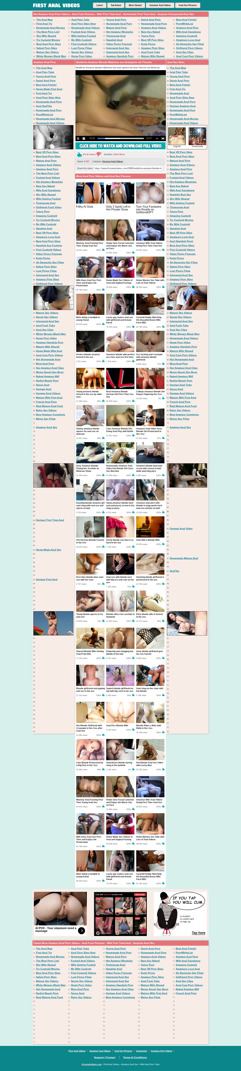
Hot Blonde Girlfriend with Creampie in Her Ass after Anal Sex (89, 728)
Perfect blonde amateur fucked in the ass (88, 355)
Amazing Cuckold (186, 35)
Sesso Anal (42, 384)
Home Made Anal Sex (48, 549)
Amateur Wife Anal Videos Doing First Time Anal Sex (149, 244)
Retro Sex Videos (46, 410)
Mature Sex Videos (47, 52)
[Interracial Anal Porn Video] (53, 486)
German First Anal (47, 579)
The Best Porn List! (48, 31)
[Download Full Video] (120, 148)
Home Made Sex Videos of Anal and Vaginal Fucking (119, 281)
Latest (100, 5)
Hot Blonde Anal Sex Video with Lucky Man (149, 764)
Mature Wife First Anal (49, 397)
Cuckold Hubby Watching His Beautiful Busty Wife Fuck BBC (148, 320)
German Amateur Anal (183, 106)
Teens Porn (148, 35)
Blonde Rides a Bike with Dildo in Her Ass (148, 726)
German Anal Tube (181, 384)
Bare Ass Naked (150, 31)
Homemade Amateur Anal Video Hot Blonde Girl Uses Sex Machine (119, 468)
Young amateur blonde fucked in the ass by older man (89, 394)
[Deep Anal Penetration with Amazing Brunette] (187, 634)
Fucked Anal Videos (83, 31)
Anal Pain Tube (80, 19)
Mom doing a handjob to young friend (88, 318)
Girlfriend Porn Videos (189, 48)
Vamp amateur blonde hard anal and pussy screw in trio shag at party (120, 505)
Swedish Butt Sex (180, 194)
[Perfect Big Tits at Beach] (53, 634)
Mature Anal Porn (116, 27)
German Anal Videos (48, 393)
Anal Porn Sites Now (83, 23)
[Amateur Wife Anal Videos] (187, 309)
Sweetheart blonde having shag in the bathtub (119, 764)
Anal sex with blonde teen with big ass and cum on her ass (120, 580)
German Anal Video (181, 528)
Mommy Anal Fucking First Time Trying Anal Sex (89, 244)
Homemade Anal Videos (85, 27)
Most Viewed (135, 5)
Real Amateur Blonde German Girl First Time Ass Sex (120, 394)
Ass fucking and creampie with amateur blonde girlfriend (149, 357)
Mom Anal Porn (45, 363)
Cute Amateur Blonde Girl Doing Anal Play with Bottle (119, 430)
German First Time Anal (50, 520)
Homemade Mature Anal (184, 558)
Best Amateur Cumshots (50, 414)
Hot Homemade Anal (48, 359)
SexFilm (174, 571)
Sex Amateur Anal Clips (50, 367)
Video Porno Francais (119, 44)
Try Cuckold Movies (48, 40)
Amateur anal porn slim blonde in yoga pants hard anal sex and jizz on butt (149, 505)
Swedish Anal (114, 40)
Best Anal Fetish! (186, 19)
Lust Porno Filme (81, 48)
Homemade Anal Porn (119, 23)
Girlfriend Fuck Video (49, 207)
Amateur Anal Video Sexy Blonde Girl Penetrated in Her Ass (149, 431)
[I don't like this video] (98, 154)
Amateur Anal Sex (46, 427)
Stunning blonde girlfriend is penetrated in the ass (150, 578)
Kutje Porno (148, 44)
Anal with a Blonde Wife (148, 540)
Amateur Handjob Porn (120, 56)
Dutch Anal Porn (151, 19)
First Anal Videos (77, 1051)
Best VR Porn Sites (152, 40)
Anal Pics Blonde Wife (117, 725)
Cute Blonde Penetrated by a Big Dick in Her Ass (89, 764)
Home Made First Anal (49, 89)
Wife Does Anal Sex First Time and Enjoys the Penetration (88, 283)
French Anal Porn (46, 401)
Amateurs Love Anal (188, 40)
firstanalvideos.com (92, 1064)
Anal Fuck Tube (150, 52)
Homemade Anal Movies (50, 27)
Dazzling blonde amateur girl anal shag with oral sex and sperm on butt (90, 505)
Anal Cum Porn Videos (189, 56)
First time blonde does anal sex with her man (89, 578)
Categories (141, 1051)
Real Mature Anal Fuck (49, 406)
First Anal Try (44, 23)
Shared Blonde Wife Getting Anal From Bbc (90, 652)
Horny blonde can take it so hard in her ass (120, 541)
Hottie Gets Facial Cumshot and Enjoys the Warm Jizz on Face (120, 246)
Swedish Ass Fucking (49, 245)
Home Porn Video (81, 56)
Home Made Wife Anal (49, 351)
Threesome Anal (116, 35)
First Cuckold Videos (84, 44)
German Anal (43, 389)
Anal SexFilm (44, 106)
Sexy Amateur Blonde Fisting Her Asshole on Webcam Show (87, 468)
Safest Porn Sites (46, 48)
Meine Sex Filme (46, 418)
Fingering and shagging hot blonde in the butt (119, 652)
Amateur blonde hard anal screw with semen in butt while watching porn (149, 468)
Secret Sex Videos (82, 52)
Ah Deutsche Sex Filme (190, 44)
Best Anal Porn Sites (48, 44)
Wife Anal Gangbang (188, 31)
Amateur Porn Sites (152, 48)
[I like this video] (79, 154)
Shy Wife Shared (46, 35)
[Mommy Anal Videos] (187, 148)
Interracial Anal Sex (117, 48)
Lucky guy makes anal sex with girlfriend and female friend (119, 320)
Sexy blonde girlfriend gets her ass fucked (149, 652)
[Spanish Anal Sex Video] (187, 486)
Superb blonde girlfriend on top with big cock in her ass (119, 689)
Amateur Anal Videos (160, 5)
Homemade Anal (179, 93)
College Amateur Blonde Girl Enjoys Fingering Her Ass (150, 392)
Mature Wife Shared (153, 56)
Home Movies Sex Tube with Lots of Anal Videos (150, 281)
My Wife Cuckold (81, 40)
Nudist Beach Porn (47, 380)
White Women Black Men (51, 56)
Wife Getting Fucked (83, 35)
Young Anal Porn (116, 19)
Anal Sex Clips (185, 52)
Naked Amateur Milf (47, 376)
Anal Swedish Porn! (181, 241)
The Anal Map (44, 19)
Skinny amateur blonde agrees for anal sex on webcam (87, 431)
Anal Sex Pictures (188, 5)
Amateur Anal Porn (187, 27)
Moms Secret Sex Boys (50, 372)
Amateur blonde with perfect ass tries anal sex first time (120, 355)
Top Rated (116, 5)
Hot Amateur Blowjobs (119, 31)
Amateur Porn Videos (161, 1051)
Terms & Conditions (135, 1057)
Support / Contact (104, 1057)
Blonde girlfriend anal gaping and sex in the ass (90, 689)
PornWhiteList (184, 23)
